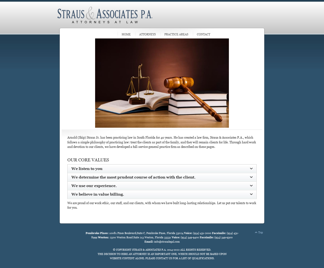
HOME (126, 34)
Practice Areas (176, 34)
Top (260, 232)
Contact (203, 34)
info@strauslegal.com (167, 241)
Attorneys (147, 34)
